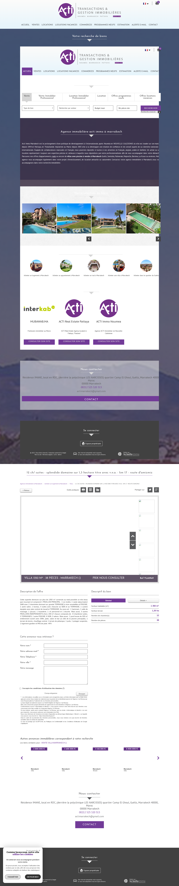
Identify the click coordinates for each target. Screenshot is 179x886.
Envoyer (82, 694)
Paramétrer (13, 877)
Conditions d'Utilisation (73, 721)
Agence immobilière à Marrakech (31, 484)
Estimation (123, 25)
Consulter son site (39, 341)
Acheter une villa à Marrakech (119, 275)
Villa (71, 484)
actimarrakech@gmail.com (91, 391)
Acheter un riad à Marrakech (94, 275)
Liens (55, 454)
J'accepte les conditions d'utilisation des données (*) (43, 688)
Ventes (35, 25)
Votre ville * (25, 662)
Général (108, 600)
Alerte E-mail (139, 25)
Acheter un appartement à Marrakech (66, 275)
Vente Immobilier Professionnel (47, 97)
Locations (47, 25)
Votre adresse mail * (29, 651)
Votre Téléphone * (28, 657)
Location (101, 96)
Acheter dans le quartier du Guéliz (146, 275)
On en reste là (32, 850)
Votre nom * (25, 646)
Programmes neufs (104, 25)
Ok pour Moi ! (33, 877)
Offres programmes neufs (121, 97)
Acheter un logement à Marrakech (36, 275)
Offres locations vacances (148, 97)
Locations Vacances (66, 25)
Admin (60, 454)
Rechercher (150, 108)
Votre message (27, 668)
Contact (153, 25)
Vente (27, 96)
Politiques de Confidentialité (54, 721)
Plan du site (38, 454)
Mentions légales (47, 454)
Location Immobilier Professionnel (79, 97)
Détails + (143, 600)
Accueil (25, 25)
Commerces (86, 25)
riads (54, 156)
